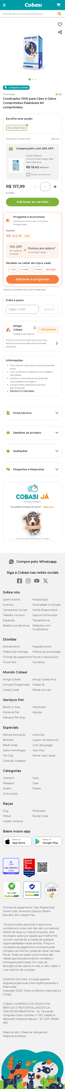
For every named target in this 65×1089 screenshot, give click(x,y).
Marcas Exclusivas (14, 734)
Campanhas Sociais (15, 610)
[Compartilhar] (60, 32)
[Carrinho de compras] (58, 5)
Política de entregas (15, 651)
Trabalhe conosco (14, 615)
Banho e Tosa (11, 707)
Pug (5, 810)
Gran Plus (38, 750)
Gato (35, 778)
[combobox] (32, 13)
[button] (4, 5)
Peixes (36, 788)
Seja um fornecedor (44, 615)
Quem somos (11, 599)
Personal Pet (11, 712)
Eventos (8, 604)
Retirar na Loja (41, 689)
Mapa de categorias (33, 1032)
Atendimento (11, 646)
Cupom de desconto (45, 740)
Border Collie (40, 816)
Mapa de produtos (14, 1036)
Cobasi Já (38, 684)
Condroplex (9, 94)
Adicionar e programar (32, 279)
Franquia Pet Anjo (14, 717)
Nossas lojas (40, 599)
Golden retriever (13, 821)
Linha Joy (38, 734)
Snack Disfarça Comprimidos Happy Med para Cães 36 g (39, 158)
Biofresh (8, 740)
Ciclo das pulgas (42, 745)
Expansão (9, 620)
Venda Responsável (44, 610)
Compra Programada (16, 684)
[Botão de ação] (57, 343)
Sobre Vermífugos (14, 750)
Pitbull (7, 816)
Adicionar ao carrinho (33, 202)
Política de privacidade (46, 651)
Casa (35, 783)
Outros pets (10, 793)
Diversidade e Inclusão (46, 604)
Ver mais (51, 269)
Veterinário (39, 707)
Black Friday (10, 745)
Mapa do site (11, 1032)
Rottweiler (39, 810)
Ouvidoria (38, 662)
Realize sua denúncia (16, 625)
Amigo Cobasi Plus (44, 679)
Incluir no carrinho (40, 174)
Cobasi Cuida (11, 689)
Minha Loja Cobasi (43, 755)
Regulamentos (41, 646)
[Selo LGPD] (52, 898)
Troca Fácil (9, 662)
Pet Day (8, 755)
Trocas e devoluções (45, 657)
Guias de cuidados (14, 760)
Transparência (41, 620)
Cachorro (8, 778)
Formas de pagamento (17, 657)
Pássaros (8, 783)
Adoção (37, 712)
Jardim (7, 788)
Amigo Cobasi (11, 679)
